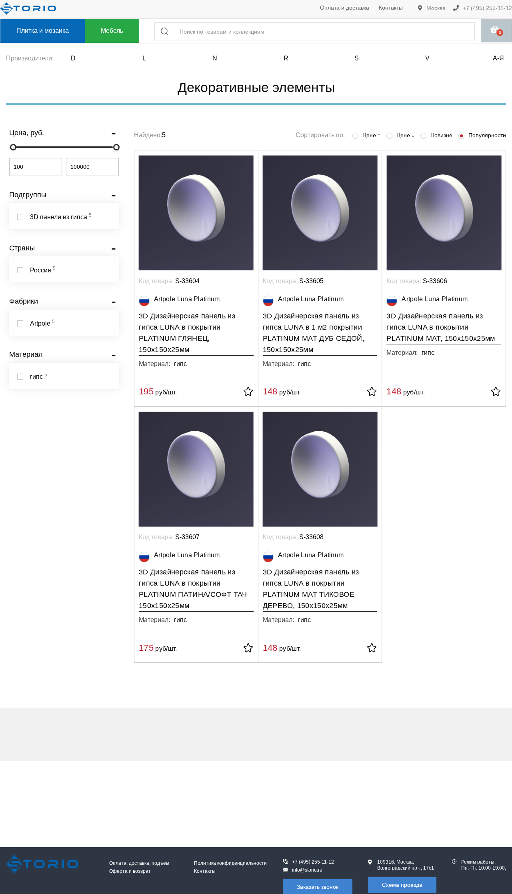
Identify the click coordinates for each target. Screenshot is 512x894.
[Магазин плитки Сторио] (42, 864)
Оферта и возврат (130, 871)
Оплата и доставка (344, 7)
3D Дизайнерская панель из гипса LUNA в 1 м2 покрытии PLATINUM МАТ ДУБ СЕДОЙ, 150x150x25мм (313, 333)
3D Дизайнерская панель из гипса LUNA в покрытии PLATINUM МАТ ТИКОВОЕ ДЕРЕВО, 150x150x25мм (311, 589)
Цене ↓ (405, 135)
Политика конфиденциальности (230, 863)
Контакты (391, 7)
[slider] (13, 147)
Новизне (441, 135)
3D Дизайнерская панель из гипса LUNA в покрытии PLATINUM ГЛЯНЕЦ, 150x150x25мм (187, 333)
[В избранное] (248, 392)
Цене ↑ (371, 135)
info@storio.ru (307, 870)
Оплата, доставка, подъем (139, 863)
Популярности (487, 135)
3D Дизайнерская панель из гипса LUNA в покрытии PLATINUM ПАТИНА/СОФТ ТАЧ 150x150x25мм (193, 589)
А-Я (498, 58)
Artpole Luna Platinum (187, 299)
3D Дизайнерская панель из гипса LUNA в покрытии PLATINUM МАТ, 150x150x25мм (440, 327)
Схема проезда (402, 885)
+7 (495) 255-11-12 (486, 8)
